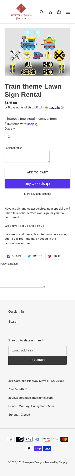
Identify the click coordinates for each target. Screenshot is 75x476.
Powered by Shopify (56, 462)
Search (13, 321)
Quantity (10, 128)
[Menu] (68, 11)
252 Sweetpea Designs (30, 462)
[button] (34, 107)
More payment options (37, 193)
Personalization (13, 147)
